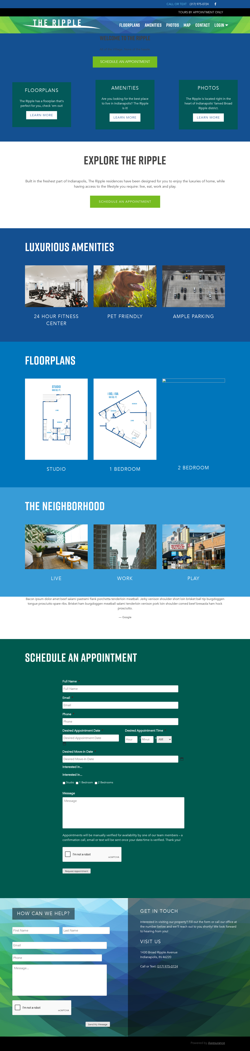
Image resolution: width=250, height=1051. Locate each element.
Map (187, 25)
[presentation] (92, 854)
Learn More (41, 115)
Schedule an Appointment (125, 202)
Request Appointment (76, 871)
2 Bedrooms (105, 782)
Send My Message (97, 1024)
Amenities (153, 25)
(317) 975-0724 (199, 4)
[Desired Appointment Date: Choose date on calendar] (64, 744)
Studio (70, 782)
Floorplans (129, 25)
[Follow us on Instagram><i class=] (222, 3)
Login (219, 25)
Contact (202, 25)
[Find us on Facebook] (215, 4)
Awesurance (216, 1043)
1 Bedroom (86, 782)
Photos (172, 25)
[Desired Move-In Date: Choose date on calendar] (182, 759)
